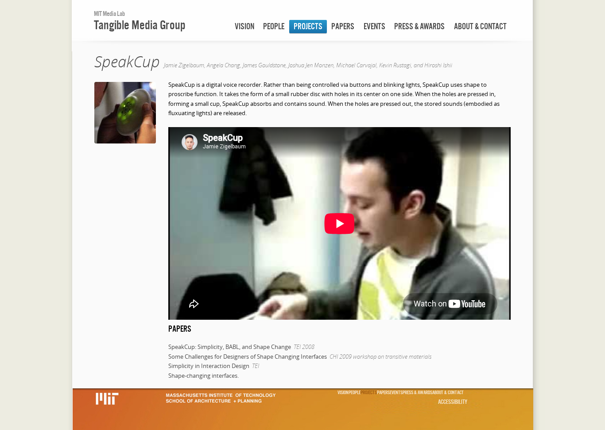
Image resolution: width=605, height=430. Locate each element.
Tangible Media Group (140, 24)
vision (244, 26)
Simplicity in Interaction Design (208, 366)
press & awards (419, 26)
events (374, 26)
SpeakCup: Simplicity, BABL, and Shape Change (229, 347)
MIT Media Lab (109, 13)
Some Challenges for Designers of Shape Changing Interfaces (247, 356)
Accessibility (452, 402)
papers (342, 26)
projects (308, 26)
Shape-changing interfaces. (203, 376)
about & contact (480, 26)
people (273, 26)
